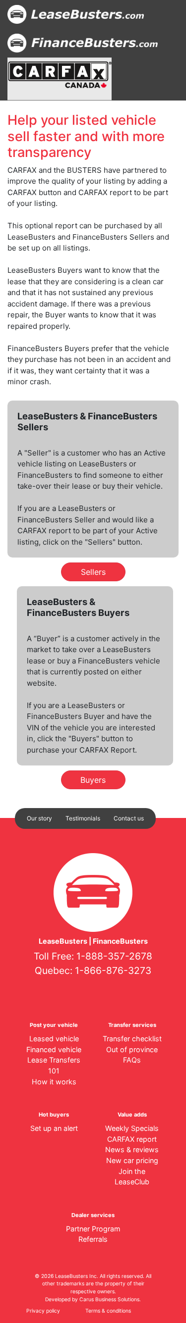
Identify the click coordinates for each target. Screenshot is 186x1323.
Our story (39, 818)
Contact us (129, 818)
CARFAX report (132, 1139)
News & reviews (132, 1149)
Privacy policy (43, 1311)
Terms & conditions (108, 1311)
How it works (54, 1081)
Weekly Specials (132, 1128)
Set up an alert (54, 1128)
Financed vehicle (53, 1049)
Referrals (93, 1239)
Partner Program (93, 1228)
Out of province (132, 1049)
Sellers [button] (93, 572)
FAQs (132, 1060)
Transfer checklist (132, 1038)
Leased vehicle (54, 1038)
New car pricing (132, 1160)
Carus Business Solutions (109, 1299)
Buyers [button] (93, 780)
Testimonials (82, 818)
